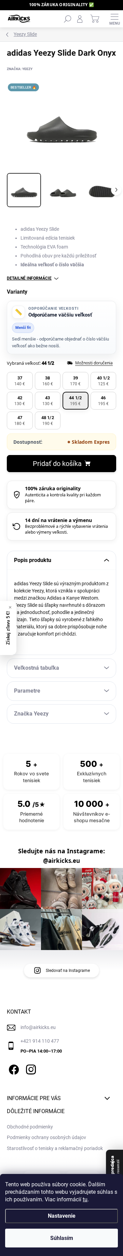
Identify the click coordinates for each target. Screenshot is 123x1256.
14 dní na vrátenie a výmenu (58, 520)
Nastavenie (62, 1216)
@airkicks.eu (61, 861)
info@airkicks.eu (38, 1027)
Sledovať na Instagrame (68, 970)
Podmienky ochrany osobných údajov (46, 1137)
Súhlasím (61, 1238)
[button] (20, 381)
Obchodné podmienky (30, 1127)
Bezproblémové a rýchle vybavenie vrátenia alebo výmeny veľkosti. (66, 529)
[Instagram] (30, 1068)
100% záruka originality (53, 488)
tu (85, 1199)
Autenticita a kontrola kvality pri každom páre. (63, 498)
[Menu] (114, 18)
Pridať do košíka (57, 463)
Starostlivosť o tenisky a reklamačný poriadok (55, 1148)
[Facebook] (13, 1068)
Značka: (19, 69)
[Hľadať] (68, 18)
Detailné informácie (29, 278)
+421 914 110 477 (39, 1041)
